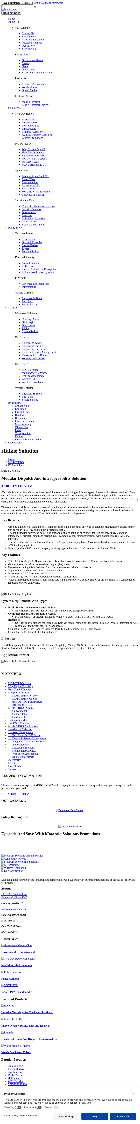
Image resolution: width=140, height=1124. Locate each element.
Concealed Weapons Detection (38, 206)
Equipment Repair (31, 342)
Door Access (29, 212)
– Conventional (17, 710)
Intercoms (27, 215)
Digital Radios (16, 1069)
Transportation (23, 433)
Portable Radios (30, 125)
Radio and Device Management (39, 352)
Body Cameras (16, 1075)
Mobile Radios (30, 122)
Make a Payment (31, 101)
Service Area (29, 48)
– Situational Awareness (22, 750)
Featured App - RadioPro (35, 176)
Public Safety (15, 227)
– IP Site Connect (18, 723)
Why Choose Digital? (33, 149)
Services (12, 307)
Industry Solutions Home (28, 439)
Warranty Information (33, 358)
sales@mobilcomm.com (14, 909)
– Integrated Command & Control (27, 741)
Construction (22, 405)
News (25, 66)
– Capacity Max (17, 720)
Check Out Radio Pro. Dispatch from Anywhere (29, 1039)
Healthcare (21, 415)
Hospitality (21, 418)
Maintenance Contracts (34, 372)
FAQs (11, 762)
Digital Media (29, 90)
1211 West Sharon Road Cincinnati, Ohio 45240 (14, 896)
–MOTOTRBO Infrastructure (25, 701)
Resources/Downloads (34, 84)
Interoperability (30, 182)
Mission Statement (32, 42)
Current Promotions (32, 137)
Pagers (25, 248)
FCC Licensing (30, 369)
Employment (29, 36)
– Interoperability (18, 744)
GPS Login (28, 322)
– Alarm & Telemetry (20, 729)
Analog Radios (16, 1065)
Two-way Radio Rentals (35, 355)
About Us (13, 21)
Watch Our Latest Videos (16, 1052)
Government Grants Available (18, 952)
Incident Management (33, 194)
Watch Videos (29, 87)
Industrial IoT (29, 221)
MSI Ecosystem (30, 161)
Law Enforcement (24, 421)
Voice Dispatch (30, 188)
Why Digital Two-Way (20, 686)
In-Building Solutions (33, 218)
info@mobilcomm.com (50, 2)
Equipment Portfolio (33, 155)
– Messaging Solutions (21, 747)
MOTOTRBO (16, 462)
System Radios (30, 331)
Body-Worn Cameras (33, 224)
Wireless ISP (29, 379)
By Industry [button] (14, 402)
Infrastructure (29, 128)
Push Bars (27, 301)
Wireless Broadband (33, 382)
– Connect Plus (17, 713)
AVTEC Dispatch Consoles (37, 134)
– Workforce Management (23, 753)
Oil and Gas (21, 427)
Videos (12, 769)
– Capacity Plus (17, 717)
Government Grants (32, 60)
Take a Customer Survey (35, 104)
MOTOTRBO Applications (23, 726)
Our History (28, 45)
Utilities (19, 436)
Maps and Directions (33, 39)
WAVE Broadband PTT (35, 164)
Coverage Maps (30, 319)
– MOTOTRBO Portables (23, 695)
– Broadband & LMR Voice (24, 735)
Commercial (14, 107)
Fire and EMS (22, 411)
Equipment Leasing (32, 346)
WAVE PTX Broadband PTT (18, 992)
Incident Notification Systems (38, 272)
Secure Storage (30, 304)
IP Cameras (14, 1078)
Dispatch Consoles (32, 242)
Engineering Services (33, 349)
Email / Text (28, 179)
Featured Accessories (33, 131)
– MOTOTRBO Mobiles (22, 698)
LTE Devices (29, 266)
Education (20, 408)
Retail (18, 430)
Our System (28, 325)
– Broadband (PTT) (20, 704)
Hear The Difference (33, 152)
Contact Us (28, 33)
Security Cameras (31, 209)
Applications (15, 1072)
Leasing (26, 63)
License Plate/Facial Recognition (39, 269)
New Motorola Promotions (16, 965)
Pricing (26, 328)
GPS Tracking (16, 1081)
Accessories (28, 119)
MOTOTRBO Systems (34, 158)
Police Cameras (30, 263)
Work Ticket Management (36, 191)
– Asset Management (20, 732)
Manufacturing (23, 424)
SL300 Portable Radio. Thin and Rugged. (25, 1025)
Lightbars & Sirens (32, 298)
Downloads (14, 766)
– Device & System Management (27, 738)
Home (11, 18)
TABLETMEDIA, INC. (17, 486)
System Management (33, 375)
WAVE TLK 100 (17, 1084)
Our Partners (29, 69)
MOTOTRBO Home (19, 683)
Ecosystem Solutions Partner (37, 72)
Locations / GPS (31, 185)
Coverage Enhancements (35, 283)
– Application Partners (21, 756)
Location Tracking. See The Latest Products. (27, 1012)
